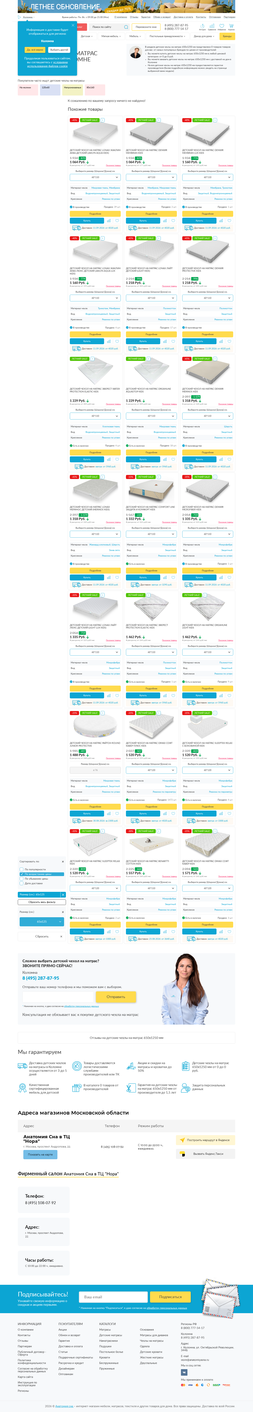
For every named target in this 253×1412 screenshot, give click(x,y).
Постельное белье (111, 1352)
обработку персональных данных (81, 1006)
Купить (87, 221)
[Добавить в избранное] (117, 221)
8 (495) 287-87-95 (176, 25)
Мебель (134, 36)
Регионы (23, 1391)
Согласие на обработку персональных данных (33, 1370)
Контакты (201, 17)
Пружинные (107, 1368)
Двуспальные (148, 1363)
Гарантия (145, 17)
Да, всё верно (35, 50)
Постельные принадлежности (166, 36)
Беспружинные (109, 1363)
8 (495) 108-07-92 (112, 1146)
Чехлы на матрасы (152, 1340)
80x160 (90, 87)
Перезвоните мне (146, 27)
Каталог (77, 27)
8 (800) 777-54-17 (176, 28)
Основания (147, 1329)
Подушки (105, 1346)
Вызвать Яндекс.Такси (208, 1154)
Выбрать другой (59, 50)
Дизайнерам (66, 1368)
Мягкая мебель (110, 36)
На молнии (25, 87)
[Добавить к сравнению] (108, 221)
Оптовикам (215, 17)
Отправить (116, 997)
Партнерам (229, 17)
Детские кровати (151, 1352)
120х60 (45, 87)
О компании (120, 17)
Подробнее (95, 214)
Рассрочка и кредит (71, 1363)
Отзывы (134, 17)
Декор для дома (203, 36)
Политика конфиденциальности (32, 1362)
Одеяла (144, 1346)
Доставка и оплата (183, 17)
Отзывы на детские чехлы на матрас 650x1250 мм (126, 1037)
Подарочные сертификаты (76, 1357)
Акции (63, 1329)
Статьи (63, 1352)
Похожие (113, 165)
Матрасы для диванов (154, 1335)
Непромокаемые (72, 87)
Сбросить (42, 936)
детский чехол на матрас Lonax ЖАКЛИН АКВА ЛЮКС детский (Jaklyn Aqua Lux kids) (95, 271)
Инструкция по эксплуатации (27, 1384)
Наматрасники (108, 1340)
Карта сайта (25, 1377)
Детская (86, 36)
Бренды (227, 36)
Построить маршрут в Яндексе (208, 1140)
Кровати (104, 1357)
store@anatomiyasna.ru (195, 1360)
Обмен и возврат (162, 17)
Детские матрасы (110, 1335)
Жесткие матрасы (151, 1357)
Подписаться (170, 1297)
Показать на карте (40, 1154)
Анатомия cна (64, 1406)
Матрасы (105, 1329)
